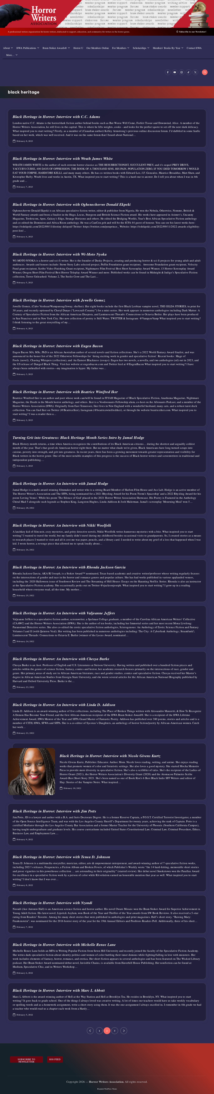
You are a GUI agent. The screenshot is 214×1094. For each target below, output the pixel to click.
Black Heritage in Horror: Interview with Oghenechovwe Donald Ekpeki (72, 204)
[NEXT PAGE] (123, 1030)
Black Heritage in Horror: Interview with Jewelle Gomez (59, 300)
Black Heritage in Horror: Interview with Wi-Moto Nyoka (60, 254)
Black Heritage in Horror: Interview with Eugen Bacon (58, 345)
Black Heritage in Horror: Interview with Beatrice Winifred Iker (65, 391)
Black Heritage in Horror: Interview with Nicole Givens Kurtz (110, 755)
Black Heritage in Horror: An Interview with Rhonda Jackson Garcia (69, 567)
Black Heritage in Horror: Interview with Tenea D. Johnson (61, 856)
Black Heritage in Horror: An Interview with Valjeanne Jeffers (64, 613)
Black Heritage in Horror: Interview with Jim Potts (54, 811)
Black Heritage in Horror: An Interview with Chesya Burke (61, 658)
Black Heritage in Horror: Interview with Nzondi (52, 902)
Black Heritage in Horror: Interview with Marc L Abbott (59, 990)
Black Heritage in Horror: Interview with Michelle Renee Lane (64, 944)
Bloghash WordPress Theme (107, 1089)
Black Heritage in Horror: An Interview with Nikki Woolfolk (62, 525)
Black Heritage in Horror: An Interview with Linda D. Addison (64, 704)
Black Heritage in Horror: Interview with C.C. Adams (56, 116)
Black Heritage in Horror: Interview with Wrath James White (63, 158)
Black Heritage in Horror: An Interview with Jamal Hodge (60, 483)
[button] (90, 1030)
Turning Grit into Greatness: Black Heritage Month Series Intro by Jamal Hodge (78, 437)
